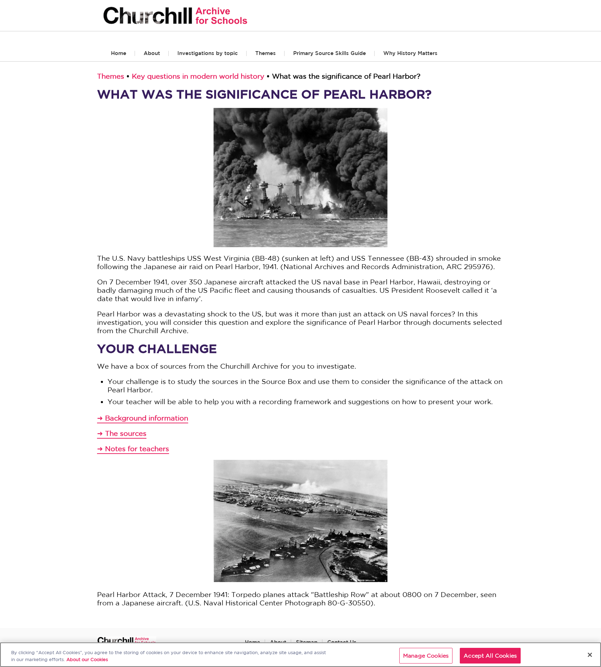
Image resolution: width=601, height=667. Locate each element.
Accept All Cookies (490, 655)
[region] (300, 654)
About (152, 53)
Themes (265, 53)
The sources (125, 433)
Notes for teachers (137, 449)
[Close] (590, 654)
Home (118, 53)
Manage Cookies (426, 655)
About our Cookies (87, 659)
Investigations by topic (207, 53)
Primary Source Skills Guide (329, 53)
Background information (146, 418)
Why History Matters (410, 53)
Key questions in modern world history (198, 76)
